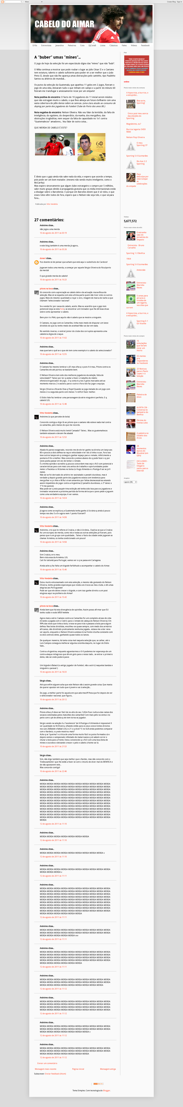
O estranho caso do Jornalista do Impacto (142, 236)
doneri (43, 258)
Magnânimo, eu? (133, 124)
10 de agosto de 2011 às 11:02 (53, 338)
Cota (82, 45)
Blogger (106, 1090)
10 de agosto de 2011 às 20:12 (53, 699)
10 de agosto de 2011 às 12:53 (53, 437)
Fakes (124, 45)
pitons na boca (46, 288)
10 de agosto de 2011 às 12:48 (53, 404)
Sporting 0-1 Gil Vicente (142, 322)
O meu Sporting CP (142, 144)
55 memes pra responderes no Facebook (142, 359)
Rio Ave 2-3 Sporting (142, 162)
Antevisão (141, 270)
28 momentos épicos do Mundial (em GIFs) (142, 451)
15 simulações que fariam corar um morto (142, 346)
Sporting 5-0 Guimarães (137, 156)
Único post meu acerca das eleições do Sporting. (137, 115)
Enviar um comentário (47, 1063)
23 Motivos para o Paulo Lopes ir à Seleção (142, 372)
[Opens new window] (137, 75)
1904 (128, 259)
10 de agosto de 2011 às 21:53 (53, 746)
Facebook (145, 45)
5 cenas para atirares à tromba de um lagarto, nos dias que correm (137, 302)
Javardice (59, 45)
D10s (34, 45)
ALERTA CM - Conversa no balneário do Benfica (142, 411)
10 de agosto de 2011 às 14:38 (53, 517)
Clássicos (113, 45)
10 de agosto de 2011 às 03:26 (53, 249)
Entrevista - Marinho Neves (142, 285)
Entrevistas (46, 45)
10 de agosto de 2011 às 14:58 (53, 542)
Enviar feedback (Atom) (55, 1074)
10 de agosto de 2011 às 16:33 (53, 672)
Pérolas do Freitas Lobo (142, 421)
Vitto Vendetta (46, 413)
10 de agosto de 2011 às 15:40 (53, 569)
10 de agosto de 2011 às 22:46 (53, 771)
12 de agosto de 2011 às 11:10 (53, 824)
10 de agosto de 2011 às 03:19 (53, 233)
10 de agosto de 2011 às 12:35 (53, 354)
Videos (134, 45)
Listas (102, 45)
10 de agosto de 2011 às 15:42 (53, 597)
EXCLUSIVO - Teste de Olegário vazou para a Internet (142, 466)
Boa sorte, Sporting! (141, 101)
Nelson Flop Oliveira (135, 137)
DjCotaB (92, 45)
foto (62, 309)
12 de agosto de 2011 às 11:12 (53, 989)
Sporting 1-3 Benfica (135, 253)
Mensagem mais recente (45, 1069)
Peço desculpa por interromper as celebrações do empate (137, 180)
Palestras (72, 45)
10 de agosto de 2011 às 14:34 (53, 498)
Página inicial (78, 1069)
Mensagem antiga (108, 1069)
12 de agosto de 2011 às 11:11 (53, 876)
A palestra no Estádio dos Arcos (143, 435)
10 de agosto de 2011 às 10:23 (53, 279)
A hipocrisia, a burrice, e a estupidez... (137, 94)
